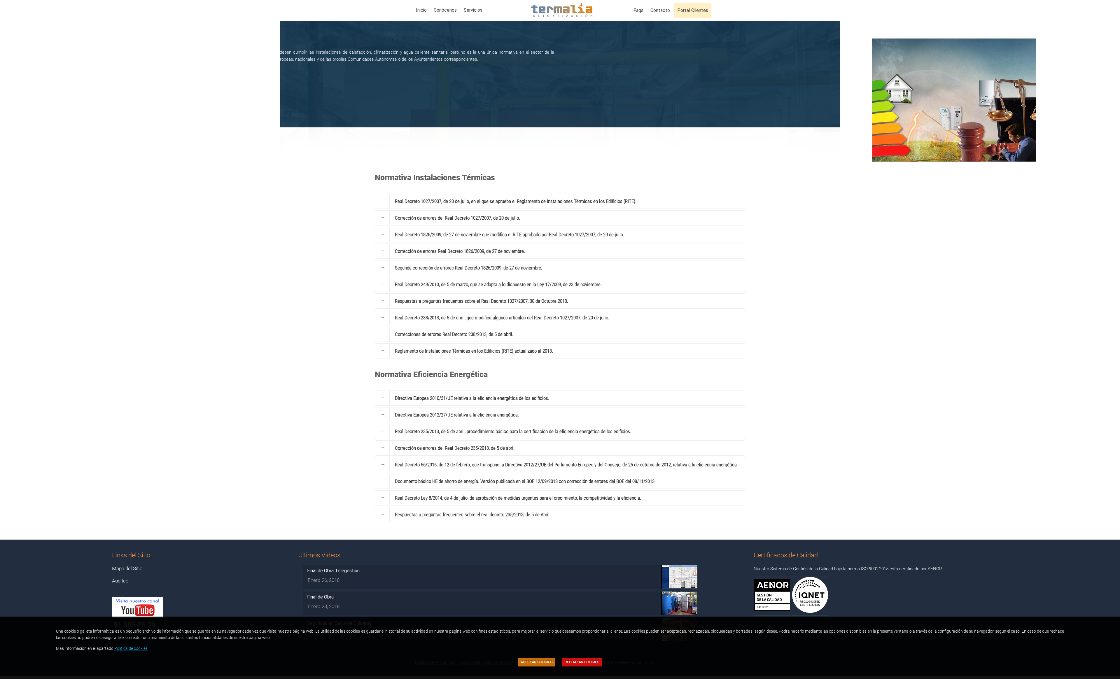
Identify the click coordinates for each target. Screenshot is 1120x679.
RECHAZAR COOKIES (582, 662)
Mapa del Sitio (127, 568)
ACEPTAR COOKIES (537, 662)
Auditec (120, 581)
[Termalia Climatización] (562, 11)
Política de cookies (131, 648)
